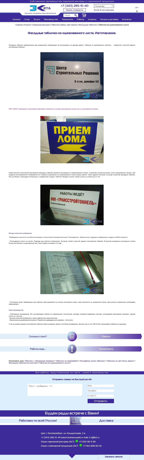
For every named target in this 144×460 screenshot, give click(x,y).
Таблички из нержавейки (67, 361)
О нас (27, 19)
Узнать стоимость (74, 10)
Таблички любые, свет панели (64, 25)
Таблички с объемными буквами (39, 361)
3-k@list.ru (94, 437)
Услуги (37, 19)
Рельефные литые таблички (92, 361)
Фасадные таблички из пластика (23, 363)
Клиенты (92, 19)
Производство (51, 19)
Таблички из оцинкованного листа (54, 363)
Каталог (17, 19)
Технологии (67, 19)
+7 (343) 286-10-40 (74, 6)
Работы (80, 19)
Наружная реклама (41, 25)
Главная (18, 25)
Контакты (126, 19)
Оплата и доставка (109, 19)
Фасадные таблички (88, 25)
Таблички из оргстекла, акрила (120, 361)
